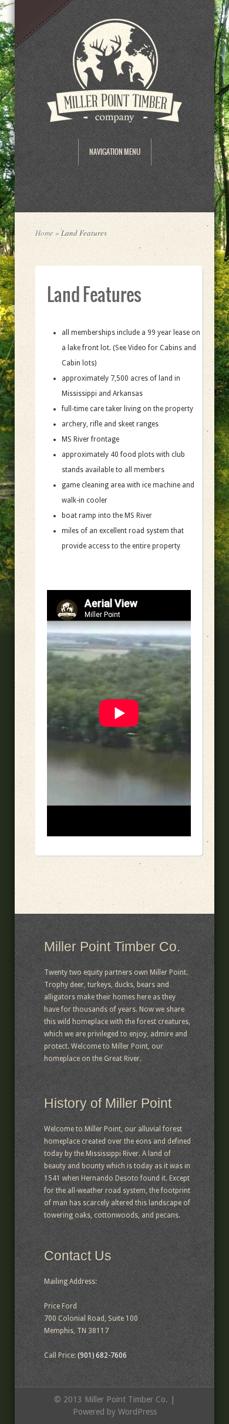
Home (44, 233)
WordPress (137, 1411)
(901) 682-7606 (102, 1355)
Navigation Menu (114, 152)
